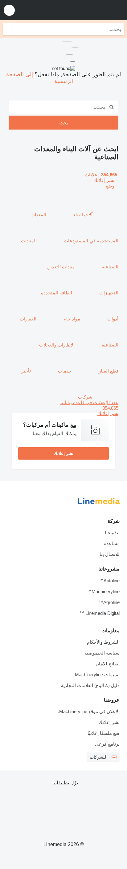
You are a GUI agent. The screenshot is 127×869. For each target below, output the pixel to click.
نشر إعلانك (63, 453)
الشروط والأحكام (103, 642)
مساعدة (112, 543)
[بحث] (9, 29)
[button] (9, 10)
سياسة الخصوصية (102, 652)
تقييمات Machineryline (97, 674)
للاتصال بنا (110, 554)
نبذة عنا (112, 532)
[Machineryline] (84, 10)
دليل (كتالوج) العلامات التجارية (90, 685)
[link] (63, 408)
